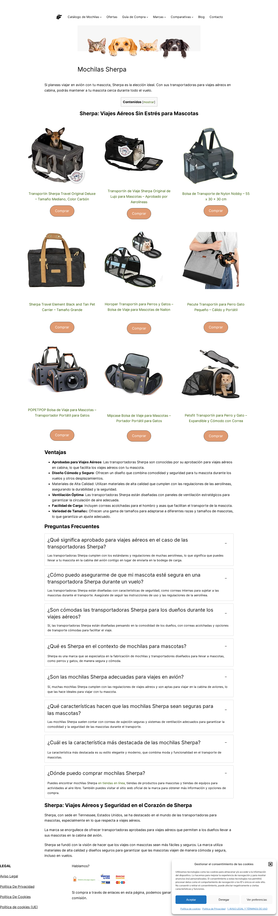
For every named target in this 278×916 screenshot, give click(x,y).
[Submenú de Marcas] (165, 17)
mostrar (148, 102)
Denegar (224, 899)
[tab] (139, 549)
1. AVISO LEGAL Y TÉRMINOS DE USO (247, 908)
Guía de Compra (134, 17)
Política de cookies (190, 908)
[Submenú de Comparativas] (192, 17)
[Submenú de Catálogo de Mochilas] (101, 17)
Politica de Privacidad (213, 908)
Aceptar (191, 899)
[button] (270, 864)
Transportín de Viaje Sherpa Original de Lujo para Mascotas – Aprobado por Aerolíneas (139, 196)
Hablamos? (80, 866)
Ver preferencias (257, 899)
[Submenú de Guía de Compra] (147, 17)
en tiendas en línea (111, 783)
